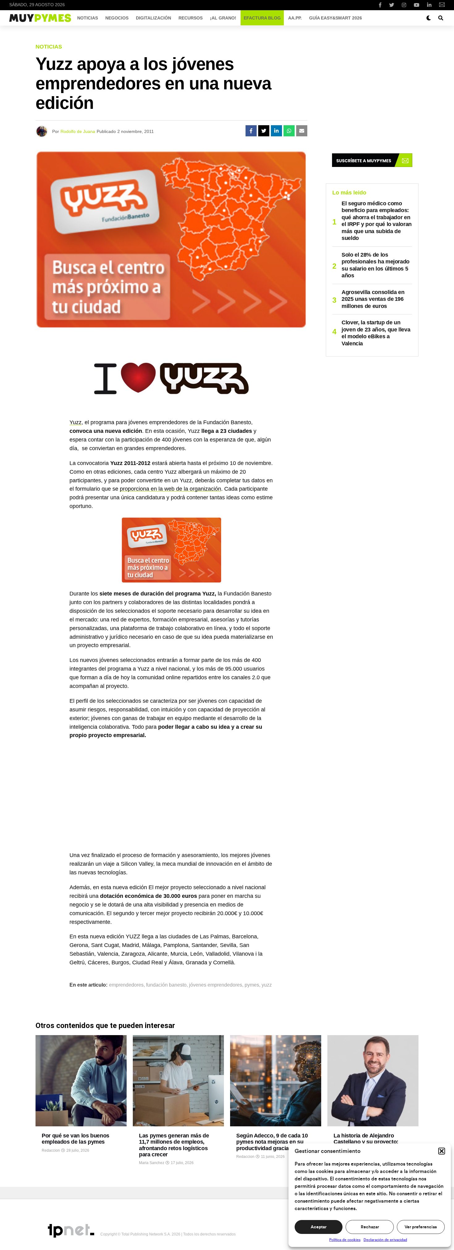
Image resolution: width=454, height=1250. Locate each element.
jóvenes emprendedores (215, 985)
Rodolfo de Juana (78, 131)
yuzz (267, 985)
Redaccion (51, 1150)
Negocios (116, 17)
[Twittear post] (263, 130)
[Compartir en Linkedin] (276, 130)
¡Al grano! (223, 17)
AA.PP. (295, 17)
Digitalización (153, 17)
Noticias (87, 17)
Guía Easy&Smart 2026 (335, 17)
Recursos (191, 17)
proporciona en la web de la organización (170, 489)
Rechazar (370, 1227)
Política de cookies (344, 1240)
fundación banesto (166, 985)
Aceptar (318, 1227)
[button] (442, 1151)
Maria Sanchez (151, 1163)
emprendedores (126, 985)
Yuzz (75, 422)
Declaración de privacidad (385, 1240)
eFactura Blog (262, 17)
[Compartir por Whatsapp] (289, 130)
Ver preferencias (421, 1227)
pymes (252, 985)
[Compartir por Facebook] (251, 130)
